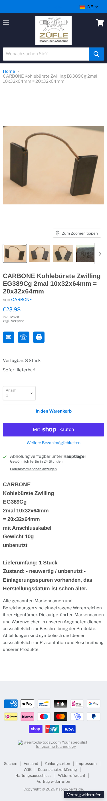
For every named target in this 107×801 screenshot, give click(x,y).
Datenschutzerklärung (57, 769)
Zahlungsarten (57, 763)
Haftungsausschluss (33, 775)
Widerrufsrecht (71, 775)
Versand (31, 763)
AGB (28, 769)
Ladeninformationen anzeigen (33, 469)
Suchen (10, 763)
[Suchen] (96, 54)
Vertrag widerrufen (53, 781)
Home (9, 71)
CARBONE (21, 299)
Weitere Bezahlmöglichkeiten (53, 442)
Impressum (86, 763)
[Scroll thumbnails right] (99, 253)
